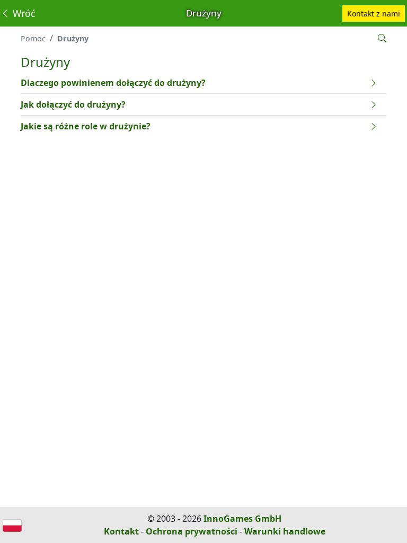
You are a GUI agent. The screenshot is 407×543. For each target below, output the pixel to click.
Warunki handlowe (284, 531)
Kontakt (121, 531)
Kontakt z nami (373, 13)
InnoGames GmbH (242, 518)
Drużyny (73, 38)
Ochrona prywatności (191, 531)
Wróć (22, 13)
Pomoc (33, 38)
